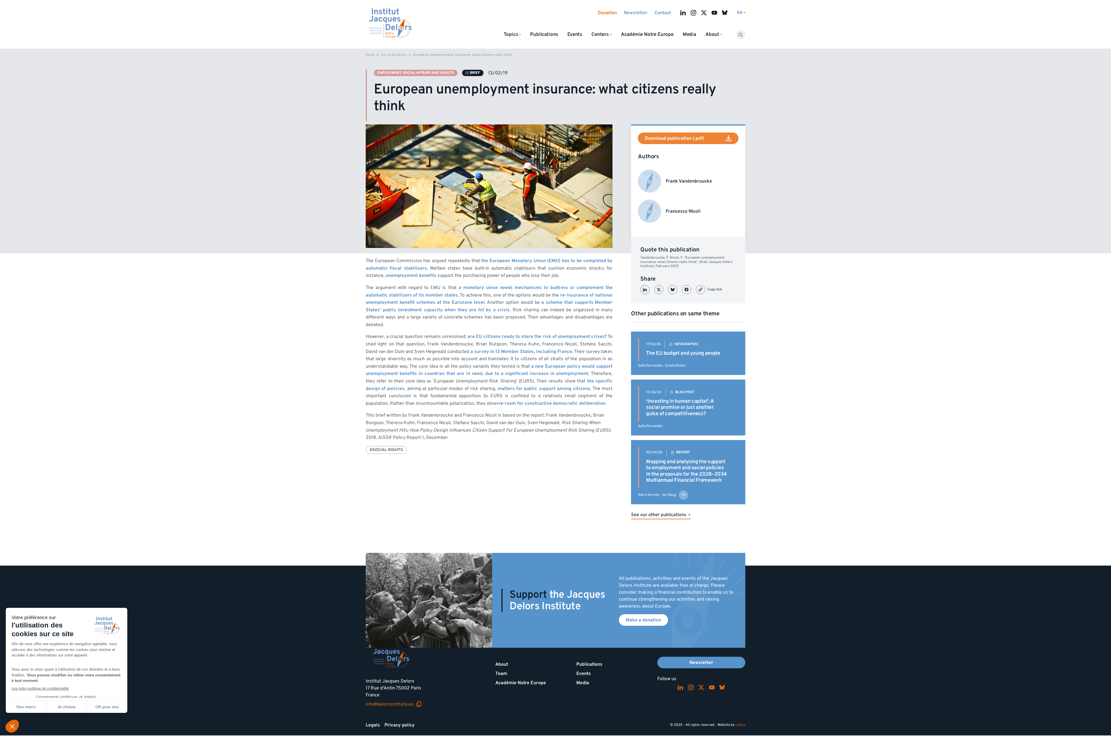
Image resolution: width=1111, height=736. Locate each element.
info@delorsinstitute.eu (394, 704)
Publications (544, 34)
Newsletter (636, 13)
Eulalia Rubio (675, 365)
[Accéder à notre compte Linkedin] (683, 13)
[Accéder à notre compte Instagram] (693, 13)
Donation (607, 13)
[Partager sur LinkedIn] (645, 289)
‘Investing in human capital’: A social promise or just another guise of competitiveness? (680, 407)
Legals (373, 725)
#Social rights (386, 449)
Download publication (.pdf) (674, 138)
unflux (740, 724)
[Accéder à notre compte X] (704, 13)
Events (574, 34)
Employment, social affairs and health (415, 72)
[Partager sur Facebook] (686, 289)
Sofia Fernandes (650, 365)
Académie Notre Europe (647, 34)
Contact (662, 13)
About (501, 664)
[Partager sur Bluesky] (672, 289)
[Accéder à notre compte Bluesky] (725, 13)
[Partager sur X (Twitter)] (658, 289)
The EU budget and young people (683, 353)
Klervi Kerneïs (649, 494)
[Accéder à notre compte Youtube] (714, 13)
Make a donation (643, 620)
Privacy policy (400, 725)
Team (501, 673)
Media (689, 34)
